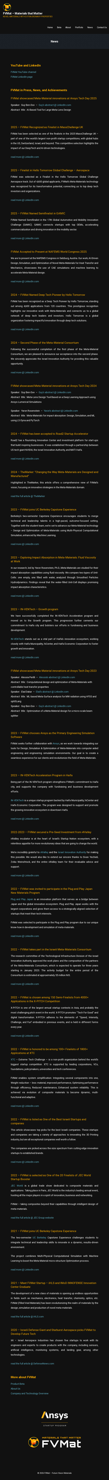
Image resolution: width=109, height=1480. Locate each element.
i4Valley (44, 852)
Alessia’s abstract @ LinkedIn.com (57, 677)
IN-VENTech (17, 639)
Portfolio (79, 27)
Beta (59, 27)
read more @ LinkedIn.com (25, 156)
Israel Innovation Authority (72, 852)
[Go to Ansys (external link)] (54, 1429)
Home (50, 27)
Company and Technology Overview (30, 1393)
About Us (15, 1388)
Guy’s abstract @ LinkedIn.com (55, 105)
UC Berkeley (39, 1237)
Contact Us (102, 27)
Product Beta (17, 1383)
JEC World (17, 1185)
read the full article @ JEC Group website (32, 1217)
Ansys (56, 743)
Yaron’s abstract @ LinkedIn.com (61, 410)
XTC (13, 1059)
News (90, 27)
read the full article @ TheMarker (28, 496)
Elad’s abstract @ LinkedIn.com (52, 691)
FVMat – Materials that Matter (22, 13)
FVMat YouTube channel (23, 72)
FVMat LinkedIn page (22, 76)
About (68, 27)
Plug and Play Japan (22, 899)
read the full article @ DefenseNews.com (32, 1363)
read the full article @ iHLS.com (27, 1316)
